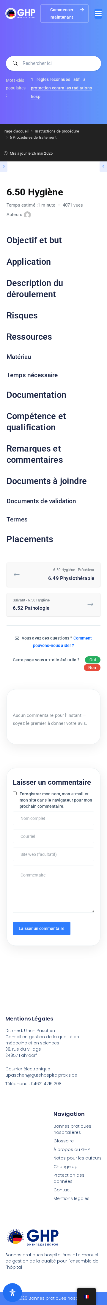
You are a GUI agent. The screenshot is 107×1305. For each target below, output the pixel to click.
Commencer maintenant (61, 13)
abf (76, 79)
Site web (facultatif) (31, 850)
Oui (92, 660)
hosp (35, 96)
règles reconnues (53, 79)
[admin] (27, 214)
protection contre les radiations (61, 88)
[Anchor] (66, 240)
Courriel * (23, 832)
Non (92, 667)
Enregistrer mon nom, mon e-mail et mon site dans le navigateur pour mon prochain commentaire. (56, 800)
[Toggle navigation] (98, 14)
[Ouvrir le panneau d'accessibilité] (12, 1292)
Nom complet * (27, 814)
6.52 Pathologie (31, 604)
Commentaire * (27, 868)
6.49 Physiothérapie (71, 574)
